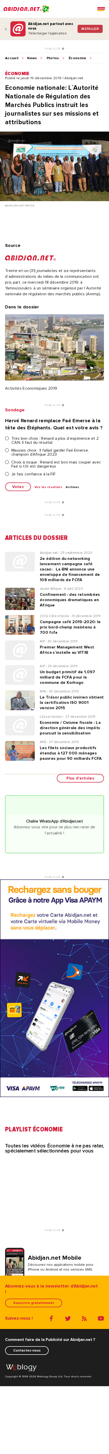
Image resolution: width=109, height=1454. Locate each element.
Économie (77, 58)
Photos (53, 58)
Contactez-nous (27, 1350)
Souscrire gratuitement (33, 1303)
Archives (72, 487)
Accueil (12, 58)
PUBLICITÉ (53, 49)
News (32, 58)
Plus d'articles (80, 778)
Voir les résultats (48, 487)
